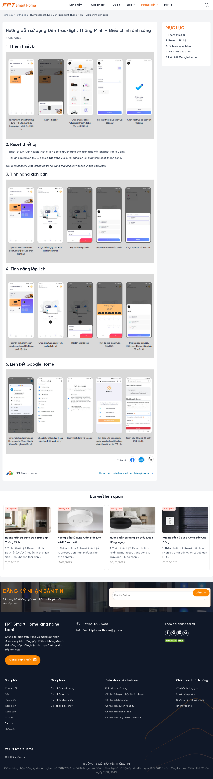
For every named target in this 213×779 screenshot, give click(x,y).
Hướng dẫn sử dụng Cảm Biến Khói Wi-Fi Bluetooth (80, 540)
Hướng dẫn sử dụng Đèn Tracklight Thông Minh (27, 540)
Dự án (116, 4)
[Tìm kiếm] (207, 5)
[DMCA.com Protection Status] (175, 640)
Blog (129, 4)
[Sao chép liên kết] (150, 460)
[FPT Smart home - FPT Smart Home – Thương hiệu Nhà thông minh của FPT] (19, 5)
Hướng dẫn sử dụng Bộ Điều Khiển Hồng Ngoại (131, 540)
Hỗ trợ (168, 4)
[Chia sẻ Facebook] (132, 460)
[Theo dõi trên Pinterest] (174, 633)
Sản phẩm (75, 4)
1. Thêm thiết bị (175, 35)
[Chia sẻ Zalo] (141, 460)
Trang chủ (7, 15)
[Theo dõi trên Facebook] (168, 633)
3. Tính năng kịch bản (179, 46)
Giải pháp (97, 4)
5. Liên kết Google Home (181, 57)
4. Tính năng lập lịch (178, 51)
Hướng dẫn (148, 4)
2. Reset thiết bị (176, 40)
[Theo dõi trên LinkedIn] (180, 633)
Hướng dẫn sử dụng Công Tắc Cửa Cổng (184, 540)
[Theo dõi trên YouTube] (186, 633)
